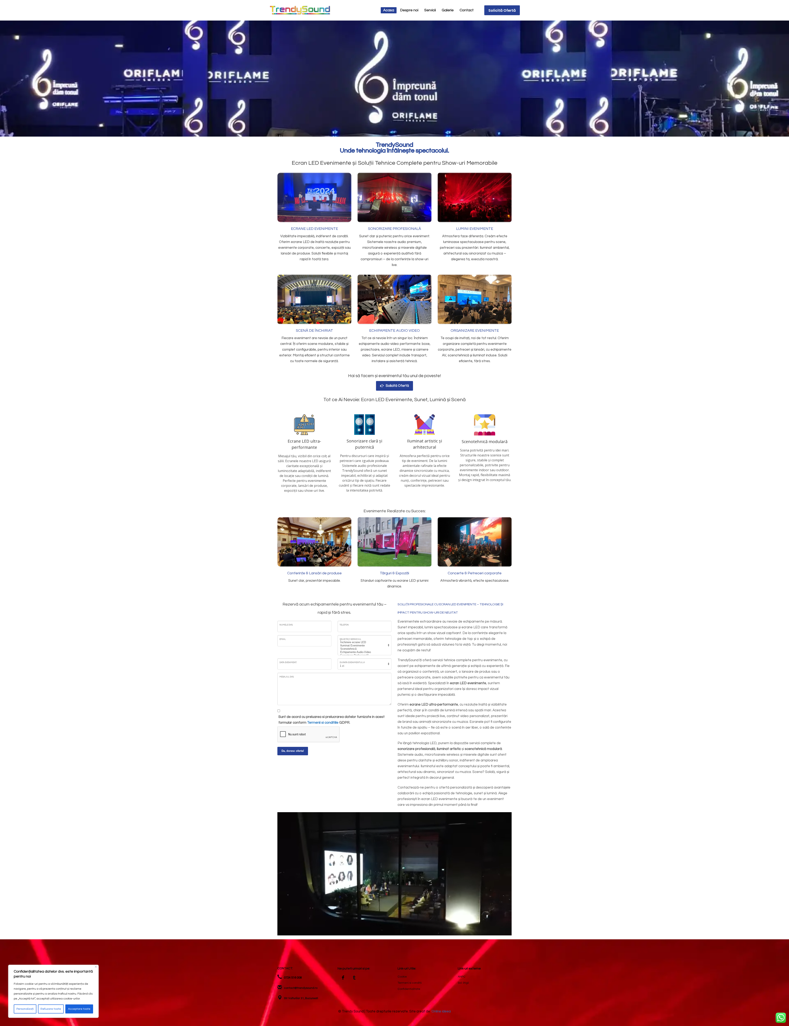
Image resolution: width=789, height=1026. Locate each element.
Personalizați (25, 1009)
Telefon (344, 625)
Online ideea (441, 1011)
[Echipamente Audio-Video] (364, 652)
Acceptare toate (79, 1009)
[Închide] (96, 967)
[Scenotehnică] (364, 649)
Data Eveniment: (288, 662)
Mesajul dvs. (286, 677)
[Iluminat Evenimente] (364, 645)
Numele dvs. (286, 625)
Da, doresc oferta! (292, 750)
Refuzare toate (50, 1009)
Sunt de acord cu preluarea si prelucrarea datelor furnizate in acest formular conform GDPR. (331, 719)
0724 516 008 (293, 977)
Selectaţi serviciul (350, 639)
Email (282, 639)
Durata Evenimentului (352, 662)
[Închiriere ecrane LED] (364, 642)
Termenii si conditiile (322, 722)
